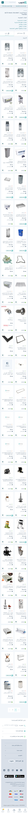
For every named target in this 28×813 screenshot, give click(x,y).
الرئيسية (25, 811)
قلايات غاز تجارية (22, 20)
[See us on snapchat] (5, 770)
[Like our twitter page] (18, 770)
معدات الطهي (22, 26)
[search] (2, 2)
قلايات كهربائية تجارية (20, 22)
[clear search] (4, 2)
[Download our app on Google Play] (19, 777)
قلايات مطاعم (22, 24)
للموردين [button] (20, 755)
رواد (14, 811)
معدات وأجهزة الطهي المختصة (18, 28)
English (12, 761)
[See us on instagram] (14, 770)
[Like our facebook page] (22, 770)
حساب (8, 811)
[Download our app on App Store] (9, 777)
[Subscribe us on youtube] (10, 770)
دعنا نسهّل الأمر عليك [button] (17, 745)
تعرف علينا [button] (19, 750)
